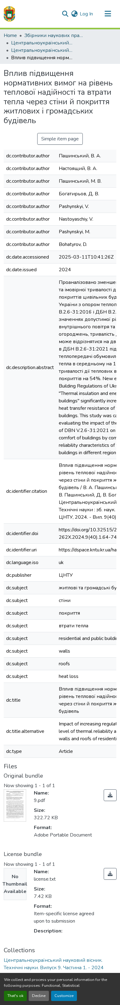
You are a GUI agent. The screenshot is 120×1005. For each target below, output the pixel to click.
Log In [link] (86, 13)
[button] (9, 14)
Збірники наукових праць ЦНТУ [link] (55, 35)
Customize (64, 996)
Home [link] (10, 35)
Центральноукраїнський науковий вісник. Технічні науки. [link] (42, 42)
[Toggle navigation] (107, 14)
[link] (110, 795)
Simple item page (60, 138)
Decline (39, 996)
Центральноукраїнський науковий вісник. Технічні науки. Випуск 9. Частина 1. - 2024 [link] (42, 50)
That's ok (15, 996)
